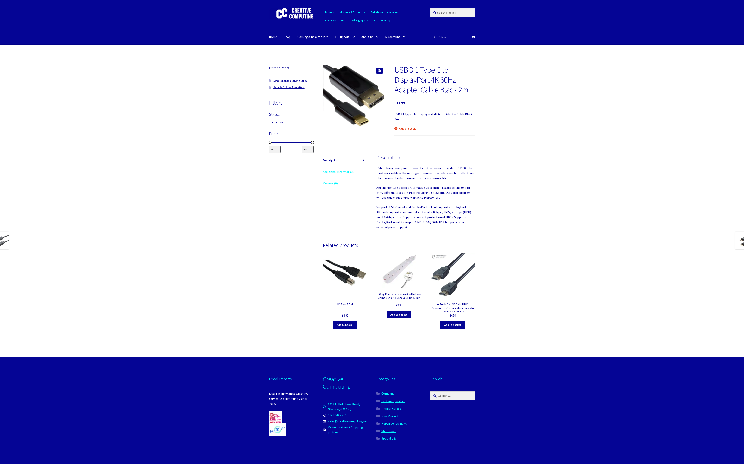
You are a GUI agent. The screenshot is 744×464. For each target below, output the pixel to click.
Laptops (330, 12)
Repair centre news (394, 423)
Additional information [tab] (338, 172)
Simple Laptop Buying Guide (290, 81)
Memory (385, 20)
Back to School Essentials (289, 87)
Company (387, 393)
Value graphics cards (363, 20)
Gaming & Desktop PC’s (312, 37)
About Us (367, 37)
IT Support (342, 37)
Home (273, 37)
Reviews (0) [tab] (330, 183)
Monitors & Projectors (352, 12)
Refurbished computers (385, 12)
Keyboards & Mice (335, 20)
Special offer (389, 438)
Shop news (388, 431)
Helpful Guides (391, 409)
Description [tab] (330, 160)
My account (392, 37)
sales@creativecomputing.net (348, 421)
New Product (390, 416)
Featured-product (393, 401)
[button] (379, 71)
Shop (287, 37)
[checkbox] (277, 122)
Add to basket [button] (345, 325)
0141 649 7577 (337, 415)
